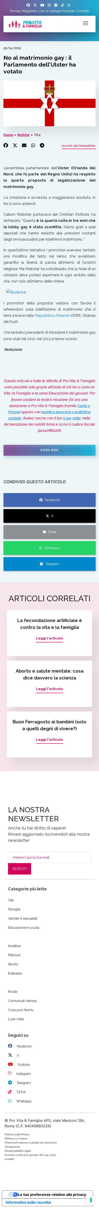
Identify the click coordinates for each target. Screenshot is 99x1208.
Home (8, 135)
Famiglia (14, 909)
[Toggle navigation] (85, 23)
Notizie (23, 135)
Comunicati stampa (22, 1001)
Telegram (52, 564)
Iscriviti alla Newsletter (79, 146)
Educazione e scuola (23, 927)
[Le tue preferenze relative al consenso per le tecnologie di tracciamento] (91, 1200)
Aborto (13, 964)
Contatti (82, 11)
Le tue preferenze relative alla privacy (52, 1194)
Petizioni (14, 955)
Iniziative (14, 946)
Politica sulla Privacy (17, 1134)
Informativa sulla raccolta (28, 1202)
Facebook (52, 500)
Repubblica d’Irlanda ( (53, 315)
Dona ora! (50, 450)
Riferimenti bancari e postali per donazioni (31, 1142)
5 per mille (72, 418)
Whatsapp (52, 548)
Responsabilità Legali (18, 1150)
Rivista (15, 11)
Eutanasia (15, 973)
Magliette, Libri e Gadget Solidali (48, 11)
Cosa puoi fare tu (20, 1010)
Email (52, 532)
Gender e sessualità (22, 918)
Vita (37, 135)
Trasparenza (12, 1146)
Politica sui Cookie (16, 1138)
